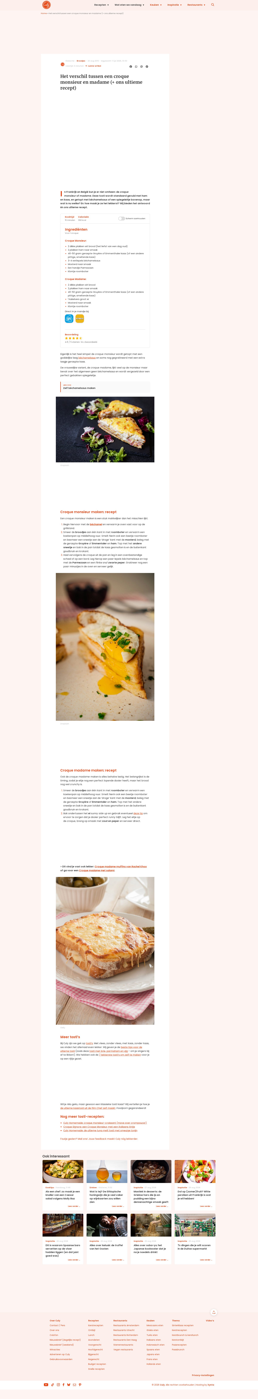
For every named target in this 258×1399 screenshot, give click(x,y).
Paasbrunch (178, 1349)
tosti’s (89, 1043)
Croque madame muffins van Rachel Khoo (121, 866)
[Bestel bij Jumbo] (80, 318)
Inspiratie (173, 4)
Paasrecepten (179, 1344)
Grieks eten (152, 1330)
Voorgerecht (94, 1344)
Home (44, 13)
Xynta (211, 1384)
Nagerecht (93, 1359)
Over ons (54, 1330)
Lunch (91, 1335)
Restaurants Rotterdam (125, 1335)
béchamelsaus (87, 357)
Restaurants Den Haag (125, 1339)
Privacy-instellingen (203, 1375)
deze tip (138, 813)
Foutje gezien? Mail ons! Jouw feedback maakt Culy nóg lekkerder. (99, 1139)
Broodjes (81, 61)
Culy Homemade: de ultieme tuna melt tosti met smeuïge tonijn (100, 1130)
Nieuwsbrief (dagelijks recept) (65, 1339)
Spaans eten (153, 1349)
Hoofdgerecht (95, 1349)
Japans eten (153, 1354)
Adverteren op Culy (60, 1354)
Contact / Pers (57, 1325)
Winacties (55, 1349)
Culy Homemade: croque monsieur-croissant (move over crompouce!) (105, 1123)
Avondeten (94, 1339)
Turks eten (152, 1335)
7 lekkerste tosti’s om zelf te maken (120, 1055)
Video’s (210, 1320)
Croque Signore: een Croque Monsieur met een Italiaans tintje (99, 1126)
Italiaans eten (154, 1339)
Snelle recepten (96, 1368)
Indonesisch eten (156, 1344)
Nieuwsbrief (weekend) (62, 1344)
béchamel (96, 524)
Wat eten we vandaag (128, 4)
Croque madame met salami (96, 870)
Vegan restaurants (123, 1349)
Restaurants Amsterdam (126, 1325)
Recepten (100, 4)
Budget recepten (97, 1364)
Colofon (54, 1335)
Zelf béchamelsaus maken (79, 388)
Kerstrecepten (95, 1325)
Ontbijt (91, 1330)
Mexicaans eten (155, 1325)
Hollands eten (154, 1364)
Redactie (70, 61)
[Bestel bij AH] (69, 318)
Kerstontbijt (178, 1339)
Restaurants (195, 4)
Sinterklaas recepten (183, 1325)
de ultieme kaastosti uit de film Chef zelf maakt (87, 1108)
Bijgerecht (93, 1354)
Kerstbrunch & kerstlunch (185, 1335)
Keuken (154, 4)
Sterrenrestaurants (123, 1344)
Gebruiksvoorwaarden (61, 1359)
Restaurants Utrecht (124, 1330)
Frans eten (152, 1359)
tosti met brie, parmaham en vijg (108, 1051)
